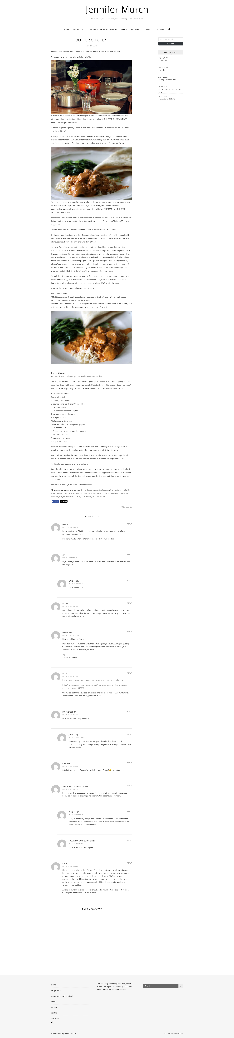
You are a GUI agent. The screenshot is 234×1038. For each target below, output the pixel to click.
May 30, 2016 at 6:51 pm (76, 583)
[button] (168, 29)
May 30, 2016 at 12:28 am (70, 635)
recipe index (79, 29)
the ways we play (73, 496)
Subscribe (170, 43)
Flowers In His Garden (92, 376)
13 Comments (126, 507)
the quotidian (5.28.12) (80, 493)
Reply (129, 524)
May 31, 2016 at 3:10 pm (70, 527)
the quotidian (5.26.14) (119, 490)
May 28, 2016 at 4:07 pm (70, 676)
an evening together (101, 490)
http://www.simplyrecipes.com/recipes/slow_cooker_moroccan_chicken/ (92, 680)
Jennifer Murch (117, 9)
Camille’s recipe (69, 376)
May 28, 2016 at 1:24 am (70, 866)
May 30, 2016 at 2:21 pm (70, 606)
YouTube (159, 29)
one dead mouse (118, 493)
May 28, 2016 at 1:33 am (70, 789)
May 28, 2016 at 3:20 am (70, 766)
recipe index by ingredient (103, 29)
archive (135, 29)
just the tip (100, 496)
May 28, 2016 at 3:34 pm (70, 715)
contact (147, 29)
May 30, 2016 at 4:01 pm (70, 558)
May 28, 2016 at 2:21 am (76, 815)
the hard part (86, 490)
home (66, 29)
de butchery (86, 496)
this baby (161, 70)
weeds (89, 484)
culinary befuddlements (167, 80)
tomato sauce (62, 434)
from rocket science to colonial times (169, 90)
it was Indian (72, 254)
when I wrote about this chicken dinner (76, 119)
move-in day (162, 60)
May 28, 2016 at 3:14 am (76, 843)
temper (89, 469)
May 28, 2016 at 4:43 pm (76, 737)
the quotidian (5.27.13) (60, 493)
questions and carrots (100, 493)
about (124, 29)
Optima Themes (70, 1033)
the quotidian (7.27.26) (166, 99)
